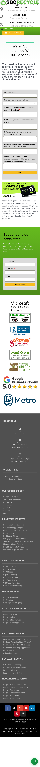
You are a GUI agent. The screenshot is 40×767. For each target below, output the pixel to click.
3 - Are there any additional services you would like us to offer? (19, 133)
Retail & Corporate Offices (13, 547)
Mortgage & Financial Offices (14, 539)
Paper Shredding (10, 575)
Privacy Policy (8, 502)
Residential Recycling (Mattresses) (17, 645)
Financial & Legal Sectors (13, 544)
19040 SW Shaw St (22, 7)
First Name (10, 261)
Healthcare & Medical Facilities (15, 525)
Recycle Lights (9, 617)
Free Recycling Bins (11, 670)
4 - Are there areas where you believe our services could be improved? (19, 145)
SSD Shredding (9, 572)
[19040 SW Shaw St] (1, 9)
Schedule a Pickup (10, 653)
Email (8, 276)
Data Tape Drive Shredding (14, 580)
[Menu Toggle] (6, 28)
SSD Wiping (8, 600)
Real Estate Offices (10, 536)
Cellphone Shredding (11, 577)
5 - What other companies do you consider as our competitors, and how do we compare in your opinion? (19, 158)
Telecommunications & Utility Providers (18, 541)
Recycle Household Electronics (15, 687)
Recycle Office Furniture (12, 620)
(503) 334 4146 (19, 15)
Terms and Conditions (12, 499)
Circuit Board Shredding (12, 586)
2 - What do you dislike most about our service (18, 121)
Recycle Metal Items (11, 695)
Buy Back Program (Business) (15, 667)
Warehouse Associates (13, 476)
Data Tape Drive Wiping (12, 603)
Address (20, 442)
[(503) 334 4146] (1, 16)
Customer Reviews (10, 497)
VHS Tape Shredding (11, 583)
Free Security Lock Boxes (13, 673)
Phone (20, 431)
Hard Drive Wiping (10, 597)
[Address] (20, 440)
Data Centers (8, 533)
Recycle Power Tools (11, 698)
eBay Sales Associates (13, 479)
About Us (7, 508)
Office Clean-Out (10, 650)
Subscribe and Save (20, 285)
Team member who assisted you (16, 100)
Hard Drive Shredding (11, 569)
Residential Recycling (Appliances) (16, 648)
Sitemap (6, 510)
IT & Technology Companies (14, 528)
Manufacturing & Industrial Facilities (17, 550)
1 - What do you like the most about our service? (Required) (19, 109)
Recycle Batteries (10, 614)
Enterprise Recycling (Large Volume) (17, 639)
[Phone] (20, 429)
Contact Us (7, 505)
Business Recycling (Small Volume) (17, 642)
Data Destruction (10, 566)
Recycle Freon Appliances (13, 623)
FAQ (4, 513)
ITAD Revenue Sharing (12, 665)
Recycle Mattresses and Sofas (15, 685)
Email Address (10, 92)
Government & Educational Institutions (18, 530)
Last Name (10, 269)
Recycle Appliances (11, 690)
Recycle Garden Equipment (14, 693)
